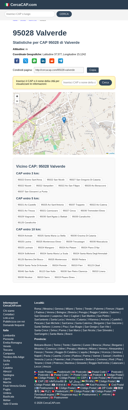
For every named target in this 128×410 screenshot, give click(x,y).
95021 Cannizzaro (49, 210)
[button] (64, 120)
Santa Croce (41, 330)
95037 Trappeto (77, 204)
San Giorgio (91, 326)
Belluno (90, 359)
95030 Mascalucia (99, 241)
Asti (68, 359)
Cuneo (86, 345)
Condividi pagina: (22, 70)
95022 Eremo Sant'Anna (30, 179)
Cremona (102, 359)
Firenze (110, 308)
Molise (6, 400)
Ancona (105, 319)
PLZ (47, 391)
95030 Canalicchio (81, 216)
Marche (7, 382)
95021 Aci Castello (27, 204)
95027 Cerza (69, 210)
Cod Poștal (117, 384)
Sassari (107, 355)
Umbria (7, 393)
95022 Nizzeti (24, 185)
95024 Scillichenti (26, 253)
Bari (66, 316)
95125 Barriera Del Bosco (30, 259)
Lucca (49, 359)
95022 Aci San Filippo (69, 185)
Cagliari (75, 316)
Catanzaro (117, 363)
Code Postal (99, 378)
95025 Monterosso (57, 259)
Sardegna (8, 375)
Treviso (49, 352)
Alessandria (115, 348)
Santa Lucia (57, 319)
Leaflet (111, 153)
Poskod (97, 375)
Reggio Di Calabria (66, 352)
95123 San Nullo (47, 271)
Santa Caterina (83, 323)
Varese (96, 355)
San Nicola (89, 330)
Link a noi (8, 318)
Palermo (98, 308)
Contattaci (8, 314)
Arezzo (47, 366)
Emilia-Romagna (12, 342)
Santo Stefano (42, 326)
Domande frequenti (13, 325)
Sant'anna (67, 323)
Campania (9, 353)
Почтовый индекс (44, 394)
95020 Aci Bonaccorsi (95, 185)
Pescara (39, 323)
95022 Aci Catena (98, 204)
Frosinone (78, 359)
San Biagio (76, 326)
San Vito (104, 326)
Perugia (83, 312)
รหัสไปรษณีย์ (56, 381)
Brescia (72, 312)
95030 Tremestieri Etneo (93, 210)
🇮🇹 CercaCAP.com (21, 5)
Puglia (6, 389)
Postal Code (99, 372)
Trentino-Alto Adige (13, 357)
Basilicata (8, 396)
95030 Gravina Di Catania (83, 235)
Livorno (56, 326)
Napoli (120, 308)
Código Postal (115, 375)
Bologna (61, 312)
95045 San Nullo (26, 271)
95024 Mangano (46, 247)
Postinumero (46, 388)
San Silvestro (104, 330)
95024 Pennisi (59, 265)
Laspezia (57, 316)
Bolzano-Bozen (43, 345)
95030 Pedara (79, 259)
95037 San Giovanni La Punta (32, 191)
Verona (50, 312)
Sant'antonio (41, 319)
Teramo (38, 363)
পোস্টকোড (106, 394)
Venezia (70, 319)
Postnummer (89, 394)
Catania (81, 319)
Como (66, 355)
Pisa (65, 326)
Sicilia (6, 360)
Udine (61, 348)
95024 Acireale (25, 235)
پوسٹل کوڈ (74, 381)
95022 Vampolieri (44, 185)
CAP (40, 381)
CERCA (64, 14)
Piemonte (8, 339)
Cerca (105, 82)
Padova (40, 312)
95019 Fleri (77, 265)
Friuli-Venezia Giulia (14, 386)
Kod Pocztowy (98, 384)
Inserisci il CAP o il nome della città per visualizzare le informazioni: (37, 82)
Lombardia (9, 335)
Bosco (68, 334)
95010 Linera (98, 271)
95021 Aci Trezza (26, 210)
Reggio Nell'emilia (99, 363)
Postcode (81, 372)
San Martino (88, 316)
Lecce (37, 366)
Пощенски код (68, 394)
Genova (59, 308)
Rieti (111, 359)
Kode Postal (45, 372)
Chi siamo (8, 310)
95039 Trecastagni (75, 241)
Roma (37, 308)
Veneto (7, 346)
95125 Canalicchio (27, 222)
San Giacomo (114, 323)
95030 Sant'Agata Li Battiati (53, 216)
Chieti (48, 363)
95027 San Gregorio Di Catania (85, 179)
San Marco (75, 330)
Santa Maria (56, 334)
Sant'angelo (41, 334)
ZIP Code (107, 388)
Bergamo (99, 323)
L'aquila (83, 352)
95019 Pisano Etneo (65, 277)
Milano (69, 308)
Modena (82, 348)
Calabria (8, 368)
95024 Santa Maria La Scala (54, 253)
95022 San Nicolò (55, 179)
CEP (83, 378)
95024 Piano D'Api (90, 247)
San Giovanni (41, 316)
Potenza (58, 363)
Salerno (114, 312)
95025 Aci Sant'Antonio (52, 204)
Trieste (88, 308)
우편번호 (61, 384)
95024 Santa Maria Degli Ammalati (90, 253)
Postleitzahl (63, 372)
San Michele (53, 323)
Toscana (7, 350)
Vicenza (105, 352)
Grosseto (82, 363)
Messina (48, 308)
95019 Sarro (43, 277)
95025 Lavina (24, 241)
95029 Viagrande (26, 216)
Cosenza (51, 348)
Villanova (93, 319)
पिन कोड (89, 381)
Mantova (69, 363)
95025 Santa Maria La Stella (51, 235)
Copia (92, 70)
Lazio (6, 364)
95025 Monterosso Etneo (48, 241)
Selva (53, 330)
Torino (78, 308)
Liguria (7, 378)
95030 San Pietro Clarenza (74, 271)
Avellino (117, 355)
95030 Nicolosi (25, 277)
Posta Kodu (77, 384)
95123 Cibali (94, 265)
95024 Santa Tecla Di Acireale (32, 265)
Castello (116, 319)
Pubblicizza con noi (14, 321)
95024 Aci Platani (67, 247)
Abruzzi (7, 371)
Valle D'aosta (10, 403)
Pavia (47, 355)
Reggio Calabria (99, 312)
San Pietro (103, 316)
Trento (66, 345)
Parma (62, 330)
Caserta (56, 355)
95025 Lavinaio (25, 247)
